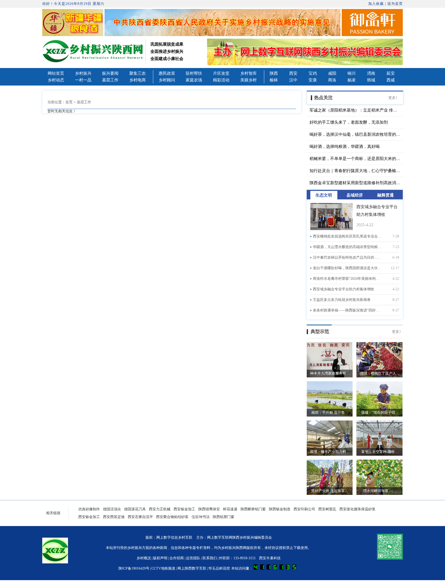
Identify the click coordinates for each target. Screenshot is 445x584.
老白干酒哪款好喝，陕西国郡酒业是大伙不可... (347, 268)
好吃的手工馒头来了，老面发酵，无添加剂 (349, 122)
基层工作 (110, 80)
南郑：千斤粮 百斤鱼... (329, 412)
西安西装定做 (114, 517)
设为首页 (395, 4)
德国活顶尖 (112, 509)
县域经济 (354, 195)
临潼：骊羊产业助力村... (329, 452)
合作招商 (176, 558)
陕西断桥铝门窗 (253, 509)
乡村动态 (56, 80)
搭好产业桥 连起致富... (329, 491)
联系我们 (209, 558)
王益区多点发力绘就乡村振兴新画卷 (342, 300)
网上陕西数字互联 (191, 568)
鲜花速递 (230, 509)
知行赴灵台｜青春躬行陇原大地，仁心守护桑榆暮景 (357, 170)
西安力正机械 (159, 509)
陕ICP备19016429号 (133, 568)
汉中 (293, 80)
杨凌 (351, 80)
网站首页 (56, 73)
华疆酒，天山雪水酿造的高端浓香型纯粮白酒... (347, 247)
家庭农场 (194, 80)
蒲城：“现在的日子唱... (379, 412)
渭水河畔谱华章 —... (379, 491)
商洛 (332, 80)
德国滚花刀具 (135, 509)
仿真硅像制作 (89, 509)
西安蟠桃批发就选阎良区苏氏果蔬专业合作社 (347, 236)
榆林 (274, 80)
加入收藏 (376, 4)
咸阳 (332, 73)
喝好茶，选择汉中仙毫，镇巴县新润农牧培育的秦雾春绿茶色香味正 (371, 134)
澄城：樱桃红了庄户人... (379, 373)
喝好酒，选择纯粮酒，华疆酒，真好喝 (345, 146)
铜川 (351, 73)
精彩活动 (221, 80)
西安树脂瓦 (327, 509)
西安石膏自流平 (140, 517)
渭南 (371, 73)
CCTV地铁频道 (163, 568)
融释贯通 (385, 195)
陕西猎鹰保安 (209, 509)
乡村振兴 (83, 73)
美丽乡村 (248, 80)
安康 (313, 80)
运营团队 (193, 558)
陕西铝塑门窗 (223, 517)
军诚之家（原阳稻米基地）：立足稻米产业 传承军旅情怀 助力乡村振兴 (374, 110)
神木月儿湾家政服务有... (329, 373)
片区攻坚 (221, 73)
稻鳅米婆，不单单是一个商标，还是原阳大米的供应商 (359, 158)
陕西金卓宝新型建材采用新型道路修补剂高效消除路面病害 (363, 183)
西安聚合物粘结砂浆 (172, 517)
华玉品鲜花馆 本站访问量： (231, 568)
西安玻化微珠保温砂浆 (357, 509)
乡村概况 (143, 558)
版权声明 (160, 558)
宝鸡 (313, 73)
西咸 (391, 80)
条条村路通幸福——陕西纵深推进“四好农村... (347, 310)
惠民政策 (167, 73)
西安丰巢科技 (270, 558)
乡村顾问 (167, 80)
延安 (391, 73)
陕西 (274, 73)
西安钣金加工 (184, 509)
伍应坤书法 (201, 517)
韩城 (371, 80)
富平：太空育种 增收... (379, 452)
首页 (69, 102)
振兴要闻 (110, 73)
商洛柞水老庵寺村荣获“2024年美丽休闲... (346, 279)
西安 (293, 73)
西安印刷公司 (304, 509)
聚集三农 (137, 73)
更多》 (393, 98)
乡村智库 (248, 73)
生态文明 (323, 195)
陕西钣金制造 (279, 509)
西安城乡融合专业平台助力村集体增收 (343, 289)
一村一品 (83, 80)
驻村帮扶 (194, 73)
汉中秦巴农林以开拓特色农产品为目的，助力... (347, 257)
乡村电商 (137, 80)
